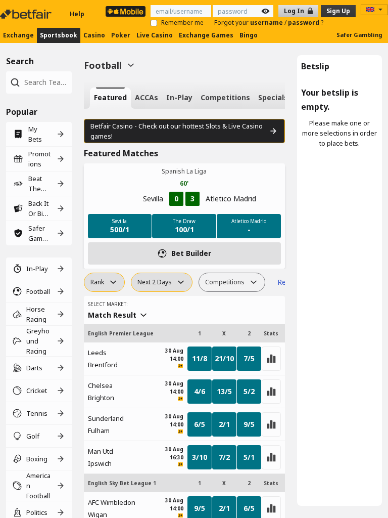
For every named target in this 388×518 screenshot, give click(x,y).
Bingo (248, 35)
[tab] (110, 98)
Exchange (18, 35)
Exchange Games (206, 35)
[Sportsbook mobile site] (126, 11)
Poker (120, 35)
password (304, 22)
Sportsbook (58, 35)
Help (77, 14)
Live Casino (154, 35)
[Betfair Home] (27, 14)
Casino (94, 35)
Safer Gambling (359, 34)
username (267, 22)
